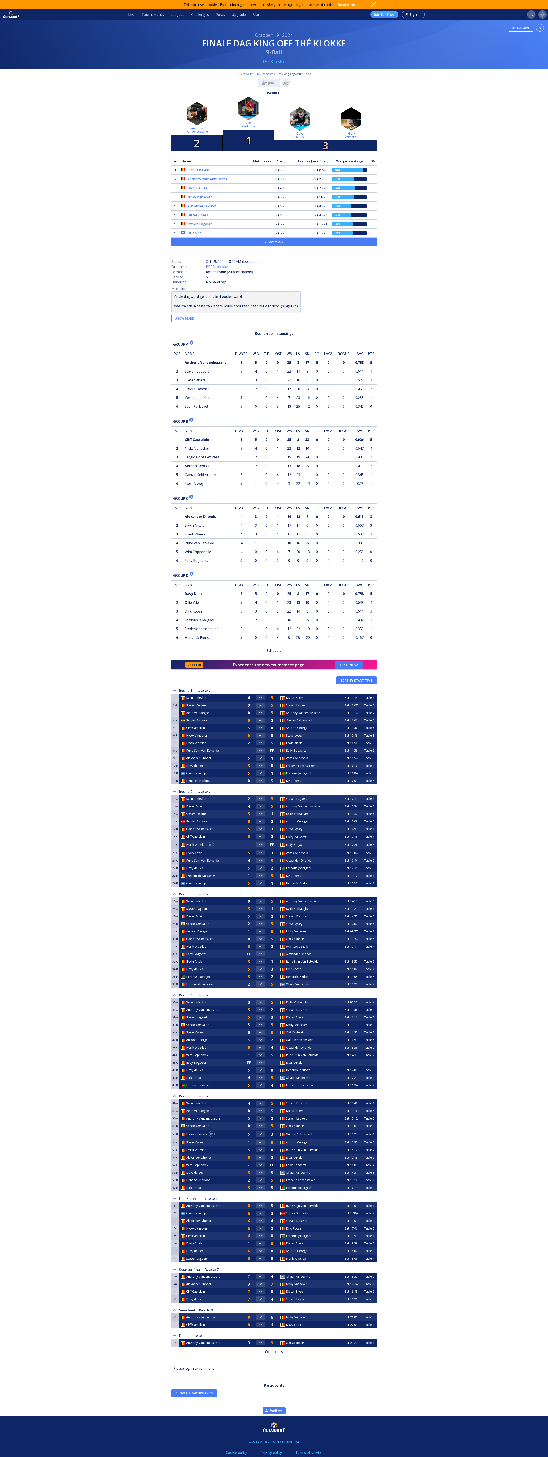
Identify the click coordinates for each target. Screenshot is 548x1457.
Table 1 (369, 829)
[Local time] (352, 954)
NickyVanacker (351, 135)
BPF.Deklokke (245, 74)
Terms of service (308, 1452)
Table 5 (369, 781)
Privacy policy (271, 1452)
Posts (220, 14)
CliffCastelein (248, 124)
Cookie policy (236, 1452)
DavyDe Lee (300, 135)
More (257, 14)
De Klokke (274, 61)
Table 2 (369, 713)
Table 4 (369, 698)
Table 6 (369, 705)
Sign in (415, 14)
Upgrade (239, 14)
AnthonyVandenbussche (197, 130)
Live (131, 14)
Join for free (384, 14)
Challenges (200, 14)
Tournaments (152, 14)
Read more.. (348, 4)
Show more (274, 242)
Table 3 (369, 735)
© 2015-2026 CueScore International (274, 1442)
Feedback (276, 1410)
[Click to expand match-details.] (260, 697)
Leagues (177, 14)
